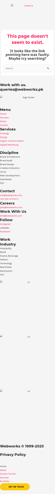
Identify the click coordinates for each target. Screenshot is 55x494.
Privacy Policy (13, 454)
